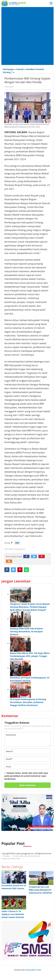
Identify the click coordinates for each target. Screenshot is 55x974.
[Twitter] (34, 556)
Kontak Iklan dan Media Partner (26, 856)
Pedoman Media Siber (10, 858)
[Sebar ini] (6, 569)
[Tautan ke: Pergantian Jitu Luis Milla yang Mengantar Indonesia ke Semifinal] (41, 878)
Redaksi (6, 856)
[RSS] (10, 561)
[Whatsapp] (26, 569)
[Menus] (51, 3)
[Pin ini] (19, 569)
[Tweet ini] (13, 569)
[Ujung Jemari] (13, 3)
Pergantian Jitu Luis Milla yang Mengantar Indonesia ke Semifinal (40, 889)
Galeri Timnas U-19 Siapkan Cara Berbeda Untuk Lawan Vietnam (13, 914)
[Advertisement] (27, 36)
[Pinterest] (42, 556)
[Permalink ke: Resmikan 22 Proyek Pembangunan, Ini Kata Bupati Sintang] (20, 668)
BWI (17, 542)
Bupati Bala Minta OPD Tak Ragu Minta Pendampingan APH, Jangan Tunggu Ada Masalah (30, 656)
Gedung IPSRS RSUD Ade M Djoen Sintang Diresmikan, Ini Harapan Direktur (26, 631)
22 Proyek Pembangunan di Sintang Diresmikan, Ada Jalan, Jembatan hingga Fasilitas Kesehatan (28, 702)
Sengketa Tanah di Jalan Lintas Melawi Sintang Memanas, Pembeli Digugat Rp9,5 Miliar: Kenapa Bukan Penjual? (30, 607)
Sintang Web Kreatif (33, 970)
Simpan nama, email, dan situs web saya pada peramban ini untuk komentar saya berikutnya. (26, 776)
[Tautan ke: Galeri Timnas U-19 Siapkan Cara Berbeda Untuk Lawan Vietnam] (14, 902)
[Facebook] (27, 556)
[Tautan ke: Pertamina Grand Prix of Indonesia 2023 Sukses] (14, 877)
